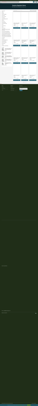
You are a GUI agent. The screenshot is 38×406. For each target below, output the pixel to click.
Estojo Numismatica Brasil (4, 23)
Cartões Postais (3, 15)
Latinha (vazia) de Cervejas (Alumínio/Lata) (6, 32)
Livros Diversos (3, 37)
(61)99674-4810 (31, 0)
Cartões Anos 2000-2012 (4, 14)
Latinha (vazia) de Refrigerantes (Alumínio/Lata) (6, 33)
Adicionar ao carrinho (17, 45)
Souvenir (3, 44)
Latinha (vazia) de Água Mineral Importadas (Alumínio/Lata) (6, 29)
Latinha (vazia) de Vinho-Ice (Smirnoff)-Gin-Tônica (6, 36)
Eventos (2, 24)
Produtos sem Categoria (4, 42)
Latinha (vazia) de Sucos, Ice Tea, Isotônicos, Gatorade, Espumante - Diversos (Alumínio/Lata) (6, 35)
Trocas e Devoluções (3, 88)
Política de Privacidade (12, 88)
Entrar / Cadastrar (34, 0)
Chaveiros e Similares (4, 16)
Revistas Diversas (3, 43)
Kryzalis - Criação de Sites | (34, 403)
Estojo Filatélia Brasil (4, 22)
